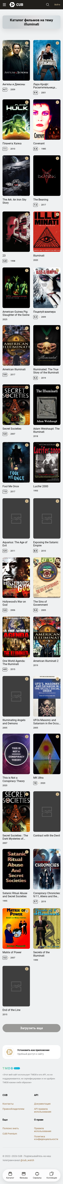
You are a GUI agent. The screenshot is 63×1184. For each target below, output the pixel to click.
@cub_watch (27, 1160)
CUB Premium (10, 1133)
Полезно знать (11, 1128)
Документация (42, 1103)
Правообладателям (13, 1109)
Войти (57, 4)
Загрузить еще (31, 1028)
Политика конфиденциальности (46, 1138)
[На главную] (16, 4)
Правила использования (42, 1130)
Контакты (8, 1103)
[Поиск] (48, 4)
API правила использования (42, 1110)
